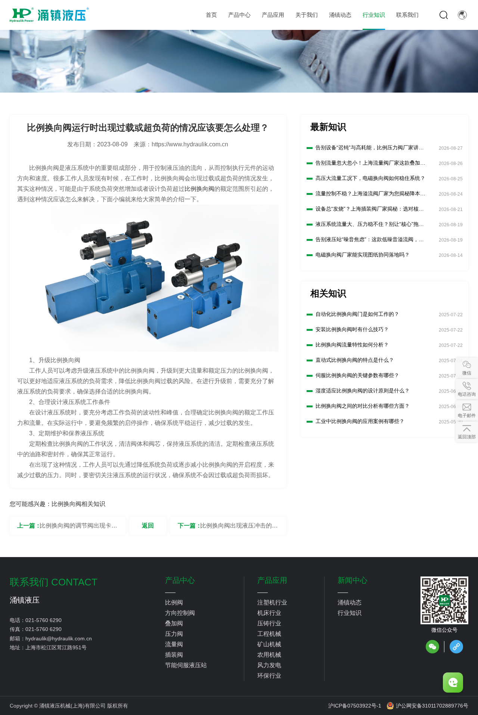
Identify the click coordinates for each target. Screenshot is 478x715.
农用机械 (269, 655)
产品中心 (180, 580)
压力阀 (174, 634)
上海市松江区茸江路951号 (56, 647)
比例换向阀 (199, 189)
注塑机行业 (272, 602)
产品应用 (272, 580)
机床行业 (269, 613)
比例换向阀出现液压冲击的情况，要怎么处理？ (239, 528)
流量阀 (174, 644)
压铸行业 (269, 623)
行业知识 (349, 613)
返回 (148, 525)
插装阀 (174, 655)
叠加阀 (174, 623)
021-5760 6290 (43, 620)
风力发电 (269, 665)
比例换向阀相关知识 (78, 504)
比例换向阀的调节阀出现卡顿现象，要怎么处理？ (78, 528)
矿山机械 (269, 644)
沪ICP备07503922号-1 (354, 706)
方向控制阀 (180, 613)
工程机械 (269, 634)
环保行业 (269, 675)
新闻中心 (352, 580)
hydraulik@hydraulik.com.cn (58, 638)
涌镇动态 (349, 602)
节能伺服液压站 (186, 665)
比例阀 (174, 602)
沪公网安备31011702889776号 (432, 706)
